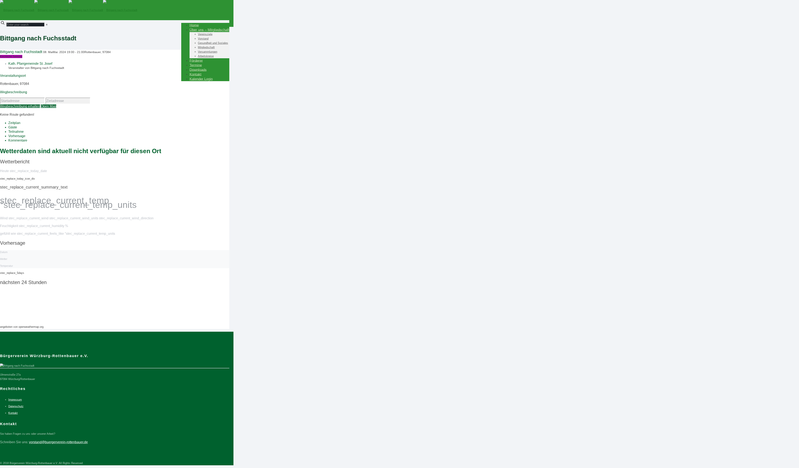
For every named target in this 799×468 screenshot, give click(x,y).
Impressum (15, 399)
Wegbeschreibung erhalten (20, 106)
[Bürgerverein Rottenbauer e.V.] (68, 10)
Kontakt (13, 413)
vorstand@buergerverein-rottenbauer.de (58, 442)
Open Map (48, 106)
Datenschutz (16, 406)
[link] (47, 24)
